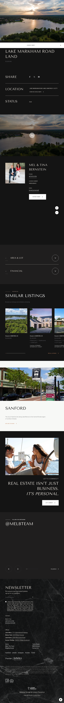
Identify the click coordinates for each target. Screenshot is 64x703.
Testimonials (36, 644)
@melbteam (19, 523)
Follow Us (53, 569)
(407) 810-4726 (9, 621)
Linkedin (14, 652)
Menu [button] (55, 3)
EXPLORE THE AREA (9, 423)
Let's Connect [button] (49, 502)
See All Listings (52, 353)
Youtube (27, 652)
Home (7, 644)
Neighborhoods (9, 648)
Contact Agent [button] (36, 196)
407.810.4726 (33, 176)
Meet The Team (9, 646)
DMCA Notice (36, 646)
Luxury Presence (39, 692)
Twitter (33, 652)
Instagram (21, 652)
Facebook (8, 652)
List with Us (48, 3)
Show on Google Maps (35, 91)
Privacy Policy (10, 609)
